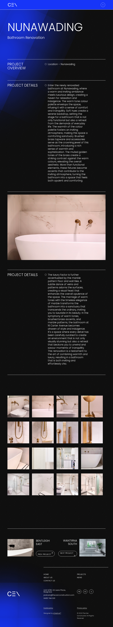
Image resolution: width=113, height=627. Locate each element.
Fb (79, 591)
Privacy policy (82, 608)
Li (91, 591)
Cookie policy (48, 608)
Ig (85, 591)
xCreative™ (57, 613)
